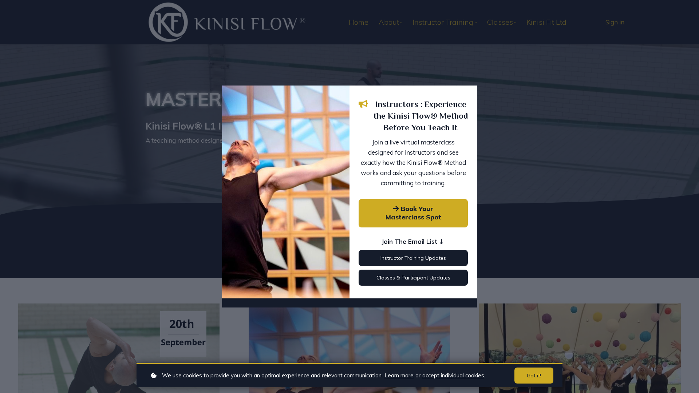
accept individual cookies (453, 375)
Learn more (399, 375)
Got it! (534, 375)
